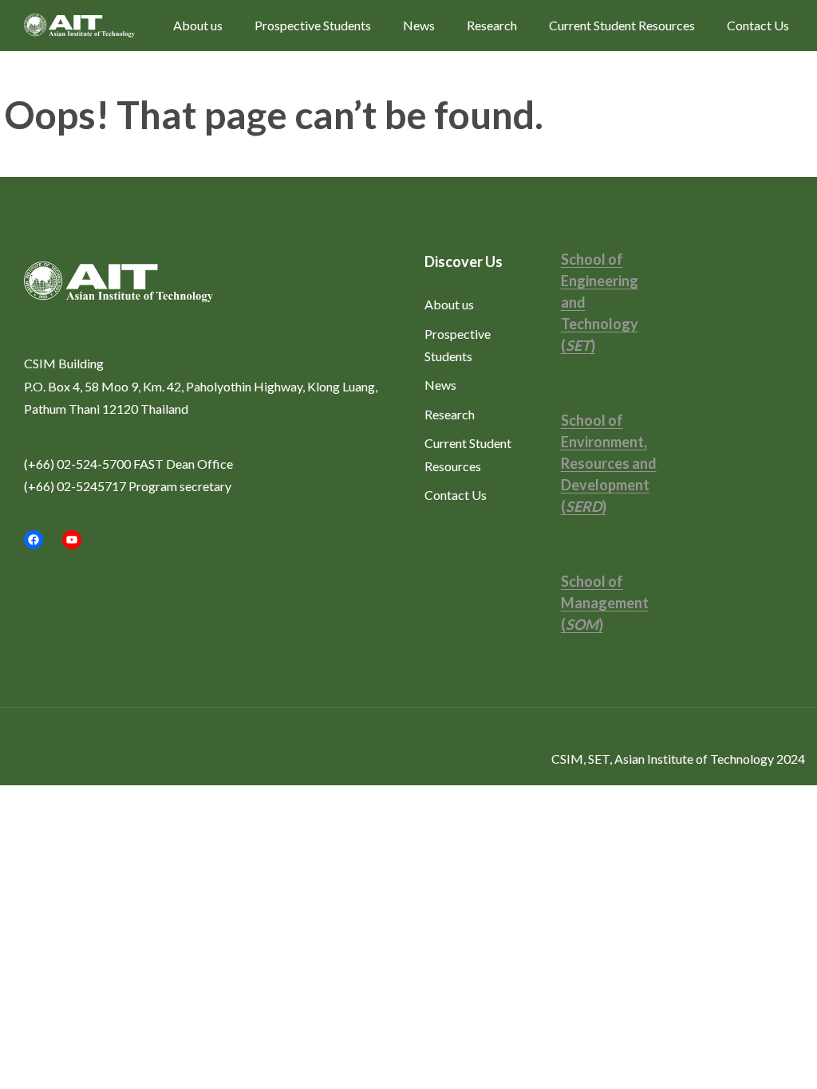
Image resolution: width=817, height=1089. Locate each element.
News (419, 25)
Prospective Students (313, 25)
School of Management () (605, 602)
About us (198, 25)
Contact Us (758, 25)
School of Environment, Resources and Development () (609, 463)
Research (492, 25)
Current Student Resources (622, 25)
